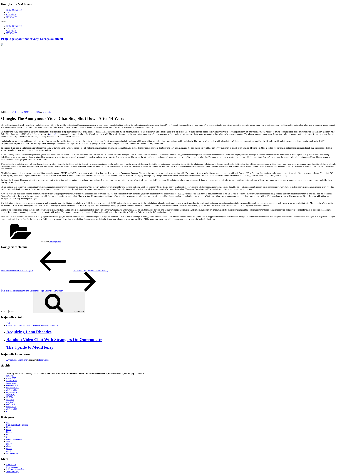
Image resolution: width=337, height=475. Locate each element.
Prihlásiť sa (11, 464)
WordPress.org (12, 472)
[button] (168, 21)
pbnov (9, 444)
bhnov (9, 427)
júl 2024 (9, 397)
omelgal (52, 134)
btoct (8, 434)
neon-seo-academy (14, 439)
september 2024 (12, 392)
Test (8, 323)
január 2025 (11, 383)
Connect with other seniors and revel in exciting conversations (32, 325)
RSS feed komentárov (15, 469)
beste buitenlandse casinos (17, 425)
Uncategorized (55, 241)
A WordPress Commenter (17, 360)
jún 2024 (10, 399)
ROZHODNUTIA (14, 10)
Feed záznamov (12, 467)
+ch (7, 422)
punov (9, 448)
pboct (8, 446)
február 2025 (11, 380)
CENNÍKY (11, 15)
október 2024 (11, 390)
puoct (8, 451)
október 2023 (11, 409)
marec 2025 (11, 378)
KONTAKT (11, 17)
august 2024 (11, 395)
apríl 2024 (10, 404)
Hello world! (43, 360)
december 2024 (12, 385)
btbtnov (9, 432)
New (8, 441)
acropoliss (47, 112)
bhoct (8, 429)
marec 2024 (11, 407)
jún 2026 (10, 376)
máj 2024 (10, 402)
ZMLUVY (11, 12)
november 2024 (12, 388)
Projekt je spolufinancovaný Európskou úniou (32, 38)
